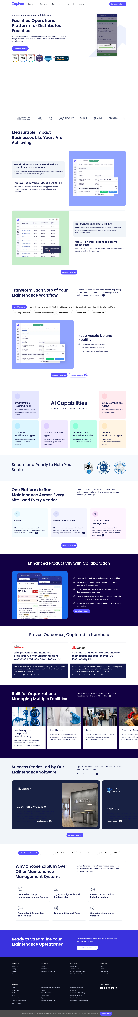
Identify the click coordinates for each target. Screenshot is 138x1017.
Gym (42, 998)
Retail (89, 730)
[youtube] (101, 988)
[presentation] (115, 364)
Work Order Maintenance (78, 974)
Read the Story (42, 821)
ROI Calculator (104, 974)
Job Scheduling (75, 969)
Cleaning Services (76, 995)
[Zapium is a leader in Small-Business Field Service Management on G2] (31, 58)
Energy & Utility (16, 1003)
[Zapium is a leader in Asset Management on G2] (15, 58)
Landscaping (45, 995)
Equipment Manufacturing (79, 1001)
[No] (114, 1015)
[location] (112, 988)
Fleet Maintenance (47, 993)
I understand (106, 1014)
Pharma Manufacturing (48, 1001)
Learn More (30, 533)
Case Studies (104, 971)
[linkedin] (116, 988)
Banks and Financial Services (50, 988)
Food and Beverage (76, 988)
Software (41, 4)
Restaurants (16, 998)
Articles (102, 969)
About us (15, 966)
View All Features (95, 295)
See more (73, 977)
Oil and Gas (15, 990)
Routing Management (77, 971)
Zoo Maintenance (76, 998)
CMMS (43, 966)
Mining (14, 995)
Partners (14, 971)
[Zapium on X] (109, 988)
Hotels (43, 990)
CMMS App (73, 966)
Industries (54, 4)
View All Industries (101, 696)
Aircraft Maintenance (19, 1001)
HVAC (13, 993)
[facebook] (105, 988)
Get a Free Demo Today (87, 948)
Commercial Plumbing (77, 993)
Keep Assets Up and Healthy (95, 337)
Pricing (66, 4)
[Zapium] (19, 4)
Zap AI (30, 4)
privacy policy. (94, 1013)
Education (73, 990)
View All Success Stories (86, 774)
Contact (14, 974)
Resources (77, 4)
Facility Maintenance (48, 971)
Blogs (101, 966)
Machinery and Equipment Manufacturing (23, 733)
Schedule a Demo (117, 4)
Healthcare (56, 730)
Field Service (45, 969)
